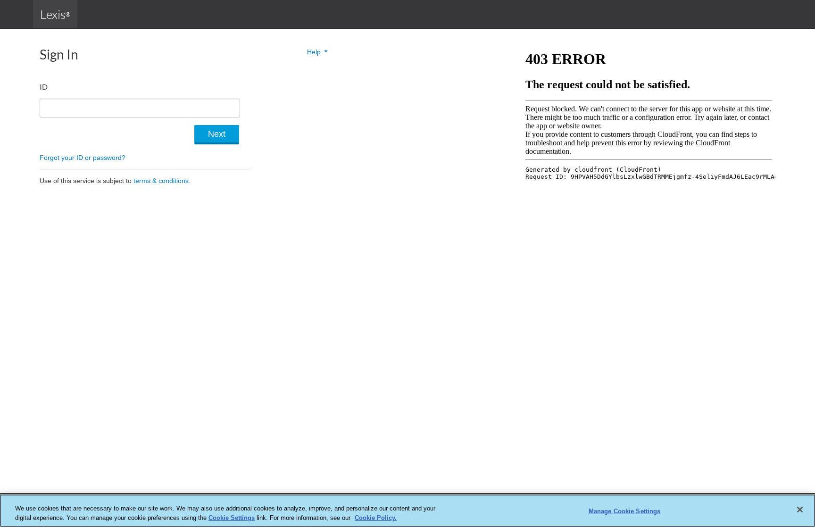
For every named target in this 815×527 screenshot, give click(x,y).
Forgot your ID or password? (82, 157)
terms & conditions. (162, 180)
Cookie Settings (231, 517)
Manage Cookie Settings (625, 511)
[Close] (800, 509)
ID (44, 86)
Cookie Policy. (376, 517)
